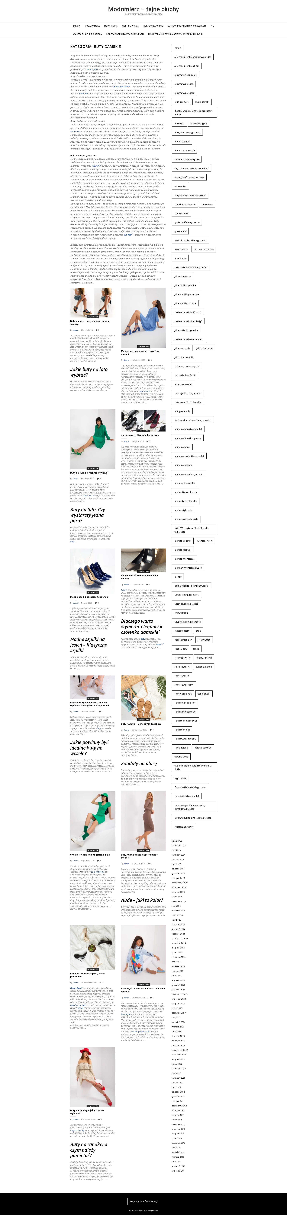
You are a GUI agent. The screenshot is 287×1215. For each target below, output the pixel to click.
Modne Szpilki (76, 988)
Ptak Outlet (204, 639)
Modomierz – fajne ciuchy (143, 9)
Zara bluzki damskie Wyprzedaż (190, 787)
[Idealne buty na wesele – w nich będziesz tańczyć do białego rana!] (92, 687)
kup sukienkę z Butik (184, 375)
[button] (213, 25)
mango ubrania (182, 411)
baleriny (83, 93)
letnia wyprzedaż (183, 384)
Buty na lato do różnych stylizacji (89, 472)
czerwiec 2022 (179, 1068)
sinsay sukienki (204, 657)
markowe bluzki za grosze (187, 438)
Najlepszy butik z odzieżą (87, 34)
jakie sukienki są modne (186, 330)
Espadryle (125, 1014)
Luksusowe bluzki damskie (187, 402)
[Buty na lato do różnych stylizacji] (92, 439)
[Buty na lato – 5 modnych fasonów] (143, 697)
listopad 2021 (178, 1101)
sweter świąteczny (183, 684)
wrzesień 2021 (178, 1110)
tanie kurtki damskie (184, 711)
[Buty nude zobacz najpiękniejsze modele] (143, 821)
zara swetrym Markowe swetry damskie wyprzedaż (189, 807)
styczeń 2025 (178, 924)
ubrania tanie (181, 756)
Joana (75, 330)
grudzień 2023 (178, 985)
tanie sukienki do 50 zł (185, 720)
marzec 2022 (178, 1082)
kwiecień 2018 (178, 1152)
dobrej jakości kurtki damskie (189, 177)
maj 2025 (176, 906)
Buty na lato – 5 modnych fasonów (141, 724)
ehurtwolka (180, 186)
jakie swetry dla (182, 348)
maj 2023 (176, 1017)
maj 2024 (176, 962)
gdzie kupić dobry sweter (187, 222)
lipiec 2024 (177, 952)
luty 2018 (176, 1161)
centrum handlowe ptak (186, 159)
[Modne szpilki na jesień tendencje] (92, 571)
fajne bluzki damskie (184, 204)
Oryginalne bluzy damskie (187, 621)
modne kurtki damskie (185, 501)
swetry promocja (183, 693)
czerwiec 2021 (178, 1124)
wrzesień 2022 (179, 1055)
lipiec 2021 (177, 1120)
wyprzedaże (145, 391)
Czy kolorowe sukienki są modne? (191, 168)
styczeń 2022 (178, 1092)
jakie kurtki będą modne (186, 294)
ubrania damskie (203, 747)
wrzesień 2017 (178, 1171)
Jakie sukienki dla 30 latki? (187, 312)
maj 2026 (176, 850)
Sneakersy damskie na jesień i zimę (90, 854)
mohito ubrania (182, 549)
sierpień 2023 (178, 1003)
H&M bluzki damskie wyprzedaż (190, 240)
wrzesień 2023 (179, 999)
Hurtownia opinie (153, 26)
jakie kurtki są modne (185, 303)
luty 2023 (176, 1031)
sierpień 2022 (178, 1059)
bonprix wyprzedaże (184, 150)
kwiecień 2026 (179, 855)
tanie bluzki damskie (185, 702)
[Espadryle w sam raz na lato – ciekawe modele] (143, 955)
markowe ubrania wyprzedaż (188, 474)
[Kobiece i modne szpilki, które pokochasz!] (92, 947)
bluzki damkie (181, 101)
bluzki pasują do (199, 123)
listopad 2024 (178, 934)
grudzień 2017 (178, 1166)
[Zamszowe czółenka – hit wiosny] (143, 420)
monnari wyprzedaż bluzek (188, 567)
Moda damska (92, 26)
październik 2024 (180, 938)
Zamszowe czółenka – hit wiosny (140, 435)
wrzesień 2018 (178, 1129)
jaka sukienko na (182, 276)
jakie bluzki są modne (185, 285)
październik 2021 (179, 1106)
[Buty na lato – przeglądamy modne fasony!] (92, 303)
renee (196, 648)
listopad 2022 (178, 1045)
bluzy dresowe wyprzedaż (187, 132)
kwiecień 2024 (179, 966)
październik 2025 (180, 883)
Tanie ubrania (181, 747)
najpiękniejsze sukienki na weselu (191, 585)
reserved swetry (182, 657)
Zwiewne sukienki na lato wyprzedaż (192, 817)
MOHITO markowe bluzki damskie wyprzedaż (191, 530)
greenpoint (180, 231)
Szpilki (124, 590)
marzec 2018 (178, 1157)
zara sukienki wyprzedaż (186, 796)
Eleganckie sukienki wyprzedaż (190, 195)
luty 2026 (176, 864)
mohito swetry (204, 540)
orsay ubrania (181, 612)
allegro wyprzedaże (184, 92)
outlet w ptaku (182, 630)
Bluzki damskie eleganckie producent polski (193, 112)
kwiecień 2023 (179, 1022)
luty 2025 (176, 920)
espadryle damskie (140, 1031)
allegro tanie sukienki (185, 74)
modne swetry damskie (186, 519)
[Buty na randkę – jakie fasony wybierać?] (92, 1077)
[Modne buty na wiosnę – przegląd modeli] (143, 318)
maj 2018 (176, 1147)
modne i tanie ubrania (185, 492)
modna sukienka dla (184, 483)
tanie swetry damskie (185, 738)
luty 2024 (176, 976)
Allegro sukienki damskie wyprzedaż (192, 56)
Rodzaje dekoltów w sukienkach (125, 34)
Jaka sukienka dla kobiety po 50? (190, 267)
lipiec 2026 (177, 841)
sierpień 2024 (178, 948)
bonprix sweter (182, 141)
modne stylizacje (183, 510)
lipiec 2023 (177, 1008)
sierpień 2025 (178, 892)
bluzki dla (179, 123)
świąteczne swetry (183, 826)
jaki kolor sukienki (183, 357)
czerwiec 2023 (179, 1013)
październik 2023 (180, 994)
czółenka (75, 131)
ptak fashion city (183, 639)
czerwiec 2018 (178, 1143)
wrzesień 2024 (179, 943)
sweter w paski (181, 675)
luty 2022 (176, 1087)
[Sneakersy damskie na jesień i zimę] (92, 821)
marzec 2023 (178, 1027)
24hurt (177, 47)
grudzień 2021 (178, 1096)
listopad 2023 (178, 989)
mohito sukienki (182, 540)
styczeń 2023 (178, 1036)
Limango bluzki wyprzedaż (187, 393)
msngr (177, 576)
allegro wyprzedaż (183, 83)
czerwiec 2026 (179, 845)
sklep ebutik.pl (182, 666)
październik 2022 (180, 1050)
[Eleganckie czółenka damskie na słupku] (143, 560)
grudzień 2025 (178, 873)
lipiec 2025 (177, 897)
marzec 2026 (178, 859)
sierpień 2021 (178, 1115)
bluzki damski (202, 101)
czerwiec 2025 (179, 901)
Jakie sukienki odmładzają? (188, 321)
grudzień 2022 (178, 1041)
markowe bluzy (182, 447)
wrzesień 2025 (179, 887)
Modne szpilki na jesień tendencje (89, 597)
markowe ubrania (183, 465)
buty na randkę (77, 1130)
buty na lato (88, 495)
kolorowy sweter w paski (186, 366)
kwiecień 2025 (179, 910)
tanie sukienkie (182, 729)
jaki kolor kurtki (204, 348)
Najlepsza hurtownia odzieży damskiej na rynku (175, 34)
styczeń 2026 (178, 869)
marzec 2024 (178, 971)
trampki (96, 165)
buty (72, 541)
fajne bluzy (207, 204)
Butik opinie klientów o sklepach (187, 26)
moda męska (110, 26)
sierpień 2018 (178, 1134)
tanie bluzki (204, 693)
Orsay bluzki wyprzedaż (186, 603)
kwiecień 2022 (179, 1078)
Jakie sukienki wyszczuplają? (189, 339)
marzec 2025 (178, 915)
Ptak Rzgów (180, 648)
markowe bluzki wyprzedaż (188, 429)
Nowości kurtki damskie (186, 594)
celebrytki (92, 69)
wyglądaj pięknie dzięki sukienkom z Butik (192, 767)
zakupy (76, 26)
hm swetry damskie (204, 249)
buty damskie (93, 317)
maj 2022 (176, 1073)
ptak (198, 630)
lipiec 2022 (177, 1064)
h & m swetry (181, 249)
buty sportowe (122, 86)
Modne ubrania (130, 26)
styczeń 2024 (178, 980)
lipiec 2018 (177, 1138)
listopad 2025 (178, 878)
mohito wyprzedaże (184, 558)
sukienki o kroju (204, 666)
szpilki (81, 1007)
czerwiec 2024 (179, 957)
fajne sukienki (181, 213)
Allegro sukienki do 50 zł (186, 65)
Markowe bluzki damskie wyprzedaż (192, 420)
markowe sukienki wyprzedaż (189, 456)
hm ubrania (180, 258)
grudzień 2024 (178, 929)
